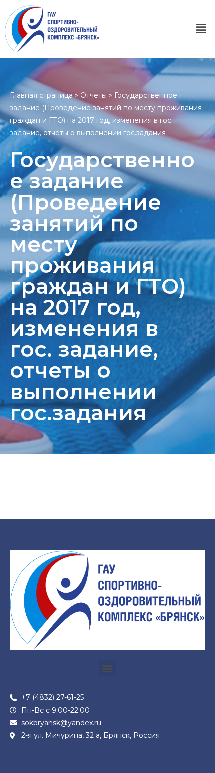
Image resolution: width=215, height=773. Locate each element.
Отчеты (93, 95)
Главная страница (41, 95)
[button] (201, 29)
